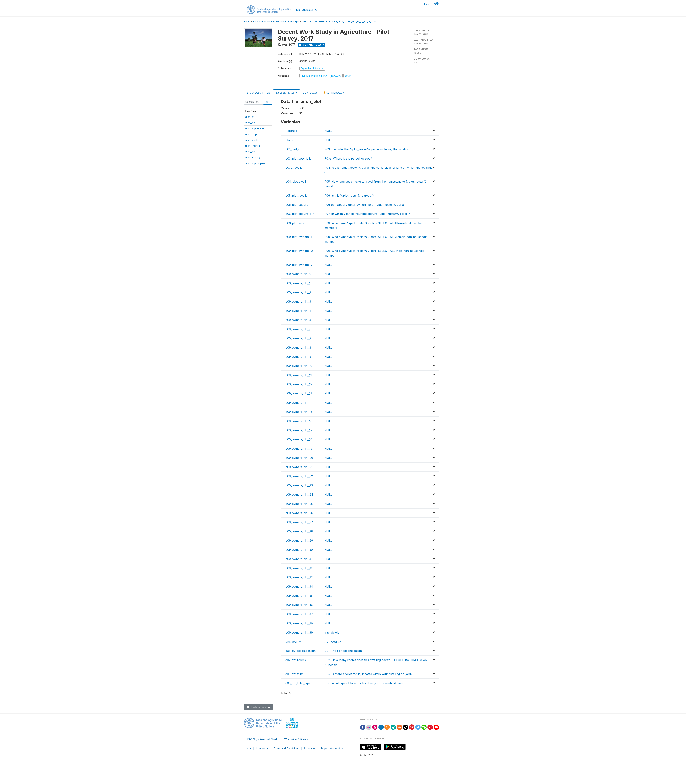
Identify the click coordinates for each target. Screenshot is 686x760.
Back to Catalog (260, 706)
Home (247, 21)
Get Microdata (313, 44)
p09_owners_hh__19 (298, 448)
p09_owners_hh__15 (298, 412)
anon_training (252, 157)
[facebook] (362, 726)
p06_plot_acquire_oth (299, 214)
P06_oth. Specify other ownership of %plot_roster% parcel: (365, 204)
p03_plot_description (299, 158)
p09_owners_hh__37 (299, 614)
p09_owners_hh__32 (299, 568)
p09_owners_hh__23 (299, 485)
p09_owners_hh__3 (298, 301)
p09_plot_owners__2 (299, 251)
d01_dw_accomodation (300, 651)
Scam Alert (310, 748)
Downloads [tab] (310, 92)
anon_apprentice (254, 128)
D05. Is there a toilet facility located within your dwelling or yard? (368, 674)
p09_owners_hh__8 (298, 347)
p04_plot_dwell (295, 181)
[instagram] (375, 726)
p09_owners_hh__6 (298, 329)
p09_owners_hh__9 (298, 356)
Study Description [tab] (258, 92)
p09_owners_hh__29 (299, 540)
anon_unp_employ (255, 163)
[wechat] (424, 726)
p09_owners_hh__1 (297, 283)
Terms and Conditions (286, 748)
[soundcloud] (399, 726)
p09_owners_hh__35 (299, 595)
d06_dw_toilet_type (297, 683)
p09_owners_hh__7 (298, 338)
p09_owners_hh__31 (298, 559)
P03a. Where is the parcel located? (348, 158)
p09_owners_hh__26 (299, 513)
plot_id (289, 140)
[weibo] (430, 726)
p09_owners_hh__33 (299, 577)
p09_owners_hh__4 (298, 310)
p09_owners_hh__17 (298, 430)
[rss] (387, 726)
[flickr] (368, 726)
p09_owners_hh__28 (299, 531)
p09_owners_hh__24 (299, 494)
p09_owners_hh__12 (298, 384)
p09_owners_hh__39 (299, 632)
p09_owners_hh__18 (298, 439)
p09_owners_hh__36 (299, 605)
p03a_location (294, 167)
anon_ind (250, 122)
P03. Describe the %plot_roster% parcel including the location (366, 149)
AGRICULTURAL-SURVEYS (316, 21)
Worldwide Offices (295, 739)
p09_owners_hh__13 (298, 393)
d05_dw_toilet (294, 674)
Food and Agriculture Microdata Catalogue (276, 21)
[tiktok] (405, 726)
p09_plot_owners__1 (298, 237)
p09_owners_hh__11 (298, 375)
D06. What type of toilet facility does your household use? (363, 683)
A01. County (332, 641)
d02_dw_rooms (295, 660)
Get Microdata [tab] (335, 92)
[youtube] (436, 726)
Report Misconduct (332, 748)
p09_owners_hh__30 (299, 549)
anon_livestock (253, 145)
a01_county (293, 641)
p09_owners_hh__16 (298, 421)
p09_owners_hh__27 (299, 522)
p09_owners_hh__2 (298, 292)
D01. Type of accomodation (343, 651)
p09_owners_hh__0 (298, 274)
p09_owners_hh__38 (299, 623)
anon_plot (250, 151)
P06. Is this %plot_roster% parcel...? (349, 195)
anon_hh (249, 116)
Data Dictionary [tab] (286, 93)
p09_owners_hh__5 (298, 320)
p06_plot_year (294, 223)
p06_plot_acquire (297, 204)
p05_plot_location (297, 195)
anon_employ (252, 139)
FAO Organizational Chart (262, 739)
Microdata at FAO (306, 9)
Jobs (249, 748)
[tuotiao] (411, 726)
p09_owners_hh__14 (298, 402)
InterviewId (331, 632)
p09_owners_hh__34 (299, 586)
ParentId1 (291, 131)
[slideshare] (393, 726)
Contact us (262, 748)
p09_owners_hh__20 (299, 458)
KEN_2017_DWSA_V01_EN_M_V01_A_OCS (354, 21)
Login (427, 4)
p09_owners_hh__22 (299, 476)
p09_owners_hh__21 (298, 467)
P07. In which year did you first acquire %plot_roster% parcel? (367, 214)
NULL (328, 131)
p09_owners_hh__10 (298, 366)
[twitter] (418, 726)
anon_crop (251, 134)
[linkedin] (381, 726)
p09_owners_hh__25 (299, 503)
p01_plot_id (292, 149)
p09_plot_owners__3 (299, 265)
